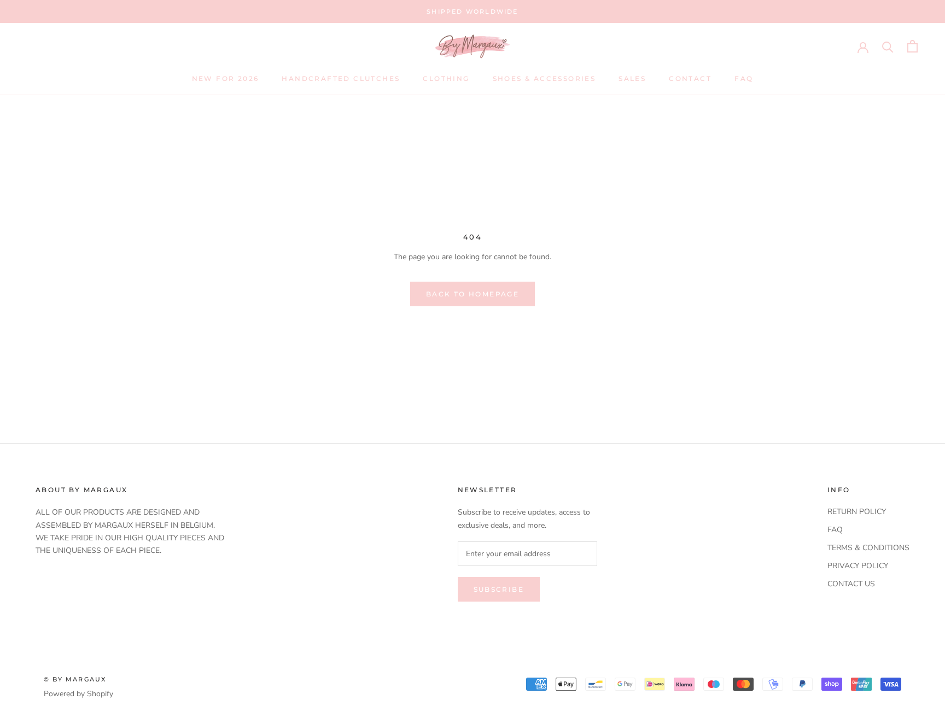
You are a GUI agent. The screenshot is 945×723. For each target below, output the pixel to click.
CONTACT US (851, 584)
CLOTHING (446, 78)
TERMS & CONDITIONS (868, 548)
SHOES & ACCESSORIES (544, 78)
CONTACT (690, 78)
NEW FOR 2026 (225, 78)
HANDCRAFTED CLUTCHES (341, 78)
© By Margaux (75, 679)
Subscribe (499, 589)
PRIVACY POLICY (857, 566)
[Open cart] (912, 46)
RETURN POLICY (856, 511)
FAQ (743, 78)
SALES (632, 78)
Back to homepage (472, 294)
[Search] (888, 46)
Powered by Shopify (78, 694)
